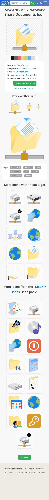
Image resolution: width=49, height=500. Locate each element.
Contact (39, 469)
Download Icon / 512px (25, 83)
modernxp (15, 167)
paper (28, 176)
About (31, 469)
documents (16, 176)
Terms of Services (27, 472)
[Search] (32, 3)
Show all (24, 457)
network (28, 167)
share (35, 171)
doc (38, 167)
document (15, 171)
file (26, 171)
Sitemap (41, 472)
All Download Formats (24, 88)
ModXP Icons (23, 68)
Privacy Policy (10, 472)
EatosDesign (22, 65)
